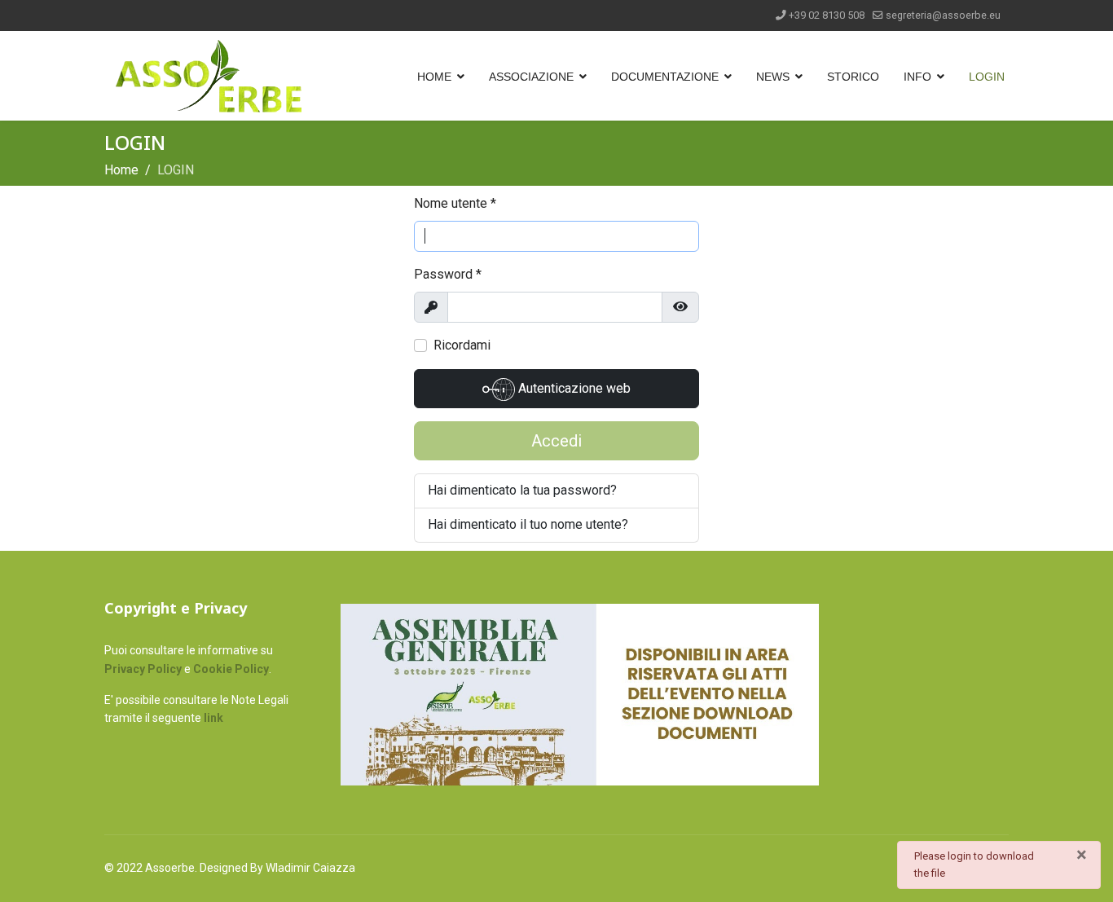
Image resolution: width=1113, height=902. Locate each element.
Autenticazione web (573, 388)
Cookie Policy (231, 668)
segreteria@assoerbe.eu (943, 15)
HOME (434, 76)
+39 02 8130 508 (826, 15)
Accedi (556, 441)
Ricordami (462, 345)
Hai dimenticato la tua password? (522, 490)
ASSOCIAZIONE (531, 76)
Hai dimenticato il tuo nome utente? (528, 524)
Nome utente (455, 203)
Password (448, 274)
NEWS (773, 76)
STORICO (853, 76)
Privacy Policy (143, 668)
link (213, 717)
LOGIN (987, 76)
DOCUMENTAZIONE (665, 76)
